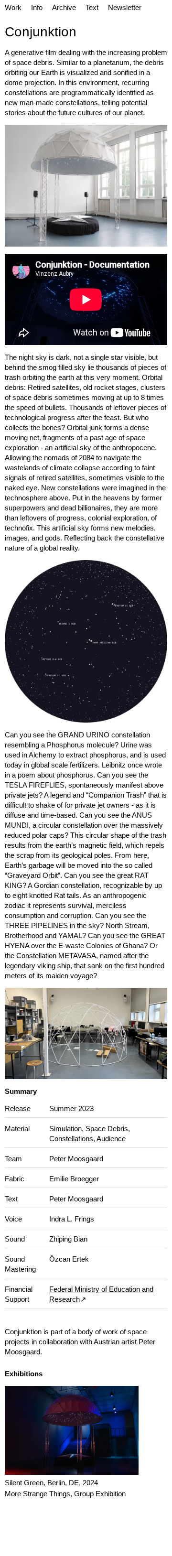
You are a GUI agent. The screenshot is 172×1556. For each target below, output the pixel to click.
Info (37, 7)
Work (13, 7)
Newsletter (124, 7)
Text (92, 7)
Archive (64, 7)
